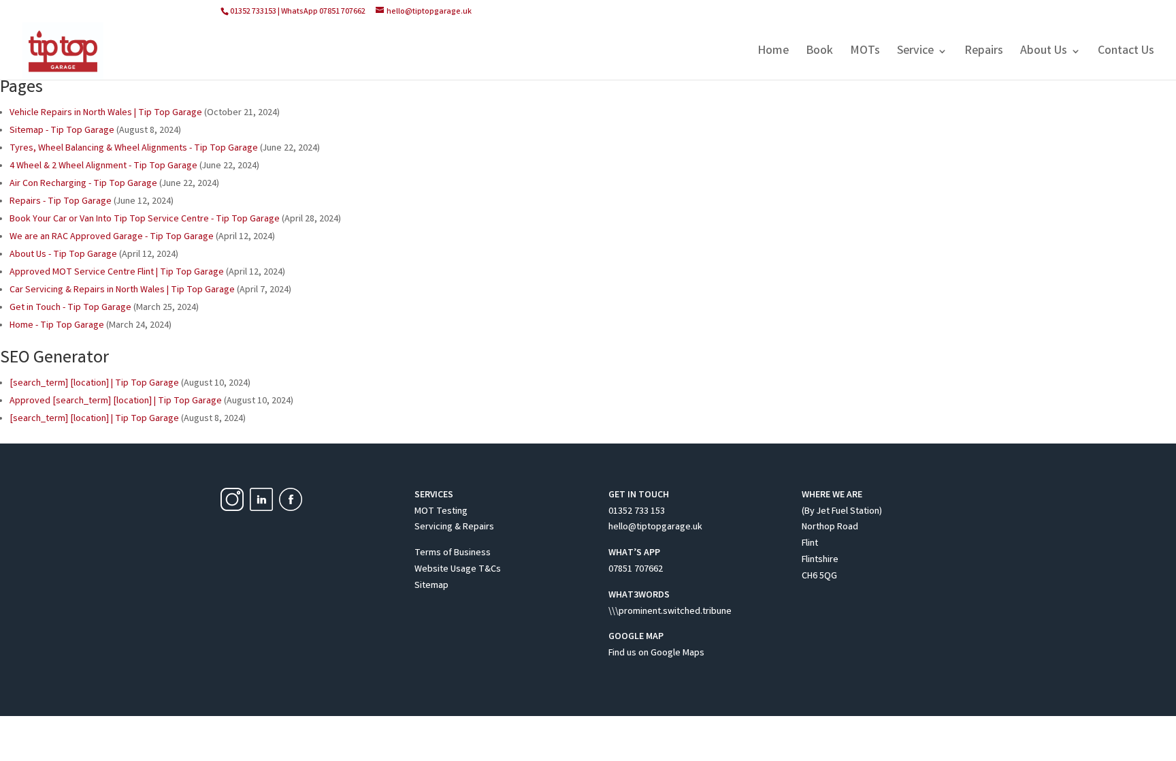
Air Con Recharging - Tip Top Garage (83, 184)
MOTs (865, 53)
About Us (1043, 53)
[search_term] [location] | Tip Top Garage (94, 383)
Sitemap (431, 586)
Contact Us (1126, 53)
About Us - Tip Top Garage (63, 255)
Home (773, 53)
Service (915, 53)
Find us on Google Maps (656, 653)
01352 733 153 (636, 511)
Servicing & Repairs (454, 527)
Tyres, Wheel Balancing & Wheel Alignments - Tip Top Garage (134, 148)
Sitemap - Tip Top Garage (62, 131)
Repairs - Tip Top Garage (61, 201)
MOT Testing (441, 511)
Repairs (983, 53)
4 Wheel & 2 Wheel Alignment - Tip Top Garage (103, 166)
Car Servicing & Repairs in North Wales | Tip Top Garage (122, 290)
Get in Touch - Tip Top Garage (70, 308)
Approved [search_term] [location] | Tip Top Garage (116, 401)
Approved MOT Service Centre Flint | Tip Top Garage (117, 272)
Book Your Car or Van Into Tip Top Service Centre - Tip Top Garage (145, 219)
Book (819, 53)
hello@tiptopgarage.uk (655, 527)
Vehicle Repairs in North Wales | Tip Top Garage (106, 113)
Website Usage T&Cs (457, 569)
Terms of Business (452, 553)
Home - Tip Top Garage (57, 325)
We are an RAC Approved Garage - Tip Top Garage (112, 237)
